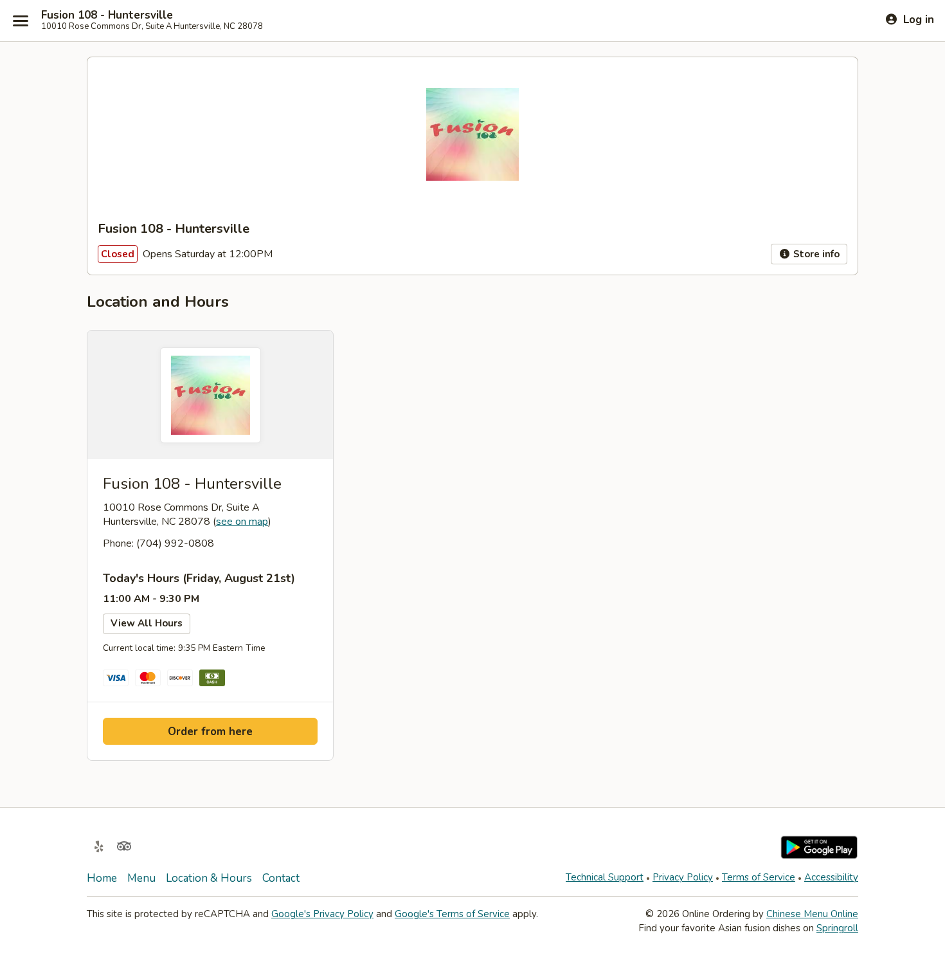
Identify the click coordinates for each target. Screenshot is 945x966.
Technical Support (605, 877)
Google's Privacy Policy (322, 913)
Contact (281, 878)
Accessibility (831, 877)
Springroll (837, 928)
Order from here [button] (210, 731)
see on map (242, 522)
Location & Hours (209, 878)
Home (102, 878)
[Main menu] (20, 20)
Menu (141, 878)
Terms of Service (758, 877)
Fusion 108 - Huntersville (107, 15)
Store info (815, 254)
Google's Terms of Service (452, 913)
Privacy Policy (682, 877)
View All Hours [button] (147, 623)
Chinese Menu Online (812, 913)
